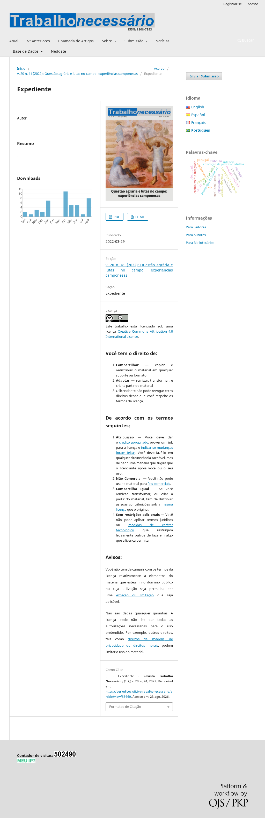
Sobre (107, 40)
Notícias (163, 40)
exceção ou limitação (135, 595)
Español (198, 114)
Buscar (247, 40)
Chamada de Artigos (76, 40)
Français (198, 122)
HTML (140, 216)
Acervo (159, 68)
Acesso (253, 4)
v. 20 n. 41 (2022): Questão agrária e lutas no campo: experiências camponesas (77, 73)
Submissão (134, 40)
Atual (13, 40)
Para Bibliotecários (200, 242)
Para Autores (196, 234)
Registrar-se (232, 4)
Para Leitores (196, 227)
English (197, 107)
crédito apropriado (133, 442)
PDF (116, 216)
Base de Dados (26, 51)
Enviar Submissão (204, 76)
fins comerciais (159, 483)
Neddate (58, 51)
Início (21, 68)
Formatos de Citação (125, 706)
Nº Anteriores (38, 40)
